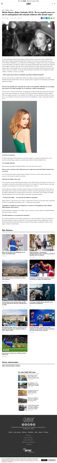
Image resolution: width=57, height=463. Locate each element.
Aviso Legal (28, 435)
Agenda (41, 432)
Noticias (10, 432)
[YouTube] (28, 424)
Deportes (6, 249)
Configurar (52, 460)
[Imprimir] (54, 18)
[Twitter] (26, 424)
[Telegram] (34, 424)
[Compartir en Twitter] (44, 18)
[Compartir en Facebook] (42, 18)
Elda (4, 365)
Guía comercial (17, 432)
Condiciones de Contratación (28, 442)
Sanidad (6, 324)
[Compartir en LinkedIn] (47, 18)
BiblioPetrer (31, 432)
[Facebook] (23, 424)
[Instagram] (31, 424)
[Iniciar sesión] (52, 3)
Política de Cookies (28, 437)
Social (32, 249)
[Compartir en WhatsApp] (49, 18)
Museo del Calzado (10, 365)
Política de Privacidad (28, 439)
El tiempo (46, 432)
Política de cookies (22, 459)
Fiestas (32, 298)
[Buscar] (55, 3)
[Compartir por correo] (51, 18)
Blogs (36, 432)
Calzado (17, 365)
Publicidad (29, 444)
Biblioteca (24, 432)
